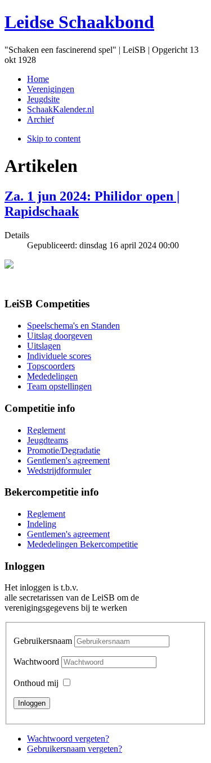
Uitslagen (44, 346)
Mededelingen (52, 376)
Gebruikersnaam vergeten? (74, 748)
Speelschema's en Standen (73, 325)
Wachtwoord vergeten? (68, 738)
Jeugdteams (47, 440)
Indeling (41, 524)
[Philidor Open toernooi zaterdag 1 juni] (105, 274)
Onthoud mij (36, 683)
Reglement (46, 430)
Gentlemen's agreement (68, 460)
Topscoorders (51, 366)
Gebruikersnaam (43, 641)
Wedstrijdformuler (59, 470)
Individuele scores (59, 356)
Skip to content (53, 138)
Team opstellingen (59, 386)
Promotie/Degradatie (63, 450)
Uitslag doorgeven (59, 335)
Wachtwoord (37, 661)
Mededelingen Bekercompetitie (82, 544)
